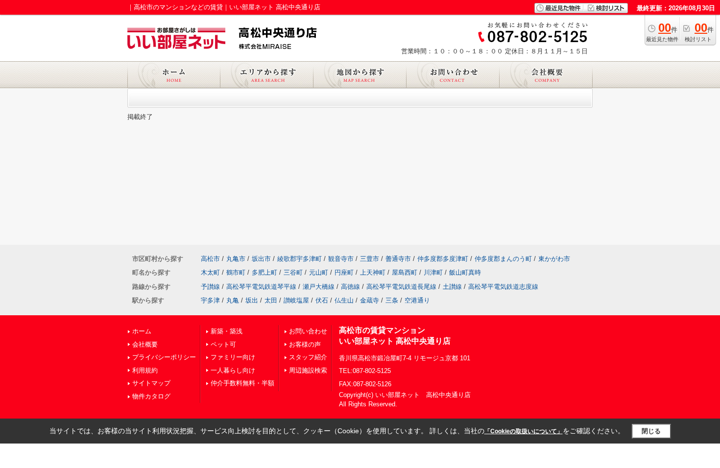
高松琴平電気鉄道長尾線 (401, 286)
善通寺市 (398, 258)
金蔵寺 (369, 300)
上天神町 (372, 272)
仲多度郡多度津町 (442, 258)
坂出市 (261, 258)
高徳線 (350, 286)
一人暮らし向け (233, 370)
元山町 (318, 272)
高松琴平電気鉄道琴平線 (261, 286)
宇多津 (210, 300)
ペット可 (223, 344)
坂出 (251, 300)
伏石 (321, 300)
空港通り (417, 300)
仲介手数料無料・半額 (242, 383)
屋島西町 (404, 272)
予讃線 (210, 286)
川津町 (433, 272)
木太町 (210, 272)
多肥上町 (264, 272)
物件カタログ (151, 396)
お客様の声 (305, 344)
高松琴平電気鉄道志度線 (503, 286)
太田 (270, 300)
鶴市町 (235, 272)
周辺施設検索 (308, 370)
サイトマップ (151, 383)
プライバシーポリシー (164, 357)
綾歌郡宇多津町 (299, 258)
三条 (391, 300)
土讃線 (452, 286)
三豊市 (369, 258)
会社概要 (145, 344)
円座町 (344, 272)
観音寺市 (341, 258)
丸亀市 (235, 258)
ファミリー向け (233, 357)
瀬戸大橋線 (319, 286)
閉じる (651, 431)
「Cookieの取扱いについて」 (523, 431)
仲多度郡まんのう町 (503, 258)
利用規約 (145, 370)
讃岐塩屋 (296, 300)
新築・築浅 (226, 331)
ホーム (141, 331)
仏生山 (344, 300)
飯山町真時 (465, 272)
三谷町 (293, 272)
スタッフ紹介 (308, 357)
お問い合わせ (308, 331)
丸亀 (232, 300)
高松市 (210, 258)
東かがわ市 (554, 258)
